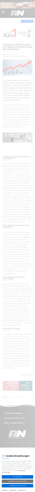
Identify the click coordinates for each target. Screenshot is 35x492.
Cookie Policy (22, 490)
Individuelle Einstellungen (17, 485)
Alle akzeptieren (17, 477)
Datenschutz (12, 490)
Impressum (4, 490)
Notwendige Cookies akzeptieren (17, 481)
